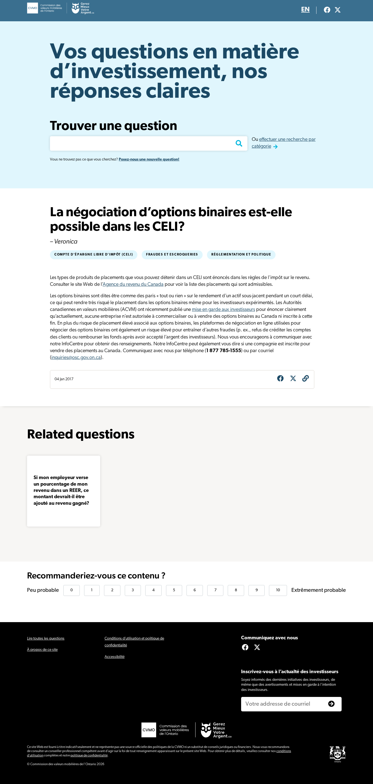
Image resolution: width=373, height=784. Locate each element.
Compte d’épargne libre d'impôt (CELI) (93, 254)
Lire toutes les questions (45, 639)
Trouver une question (113, 126)
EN (305, 10)
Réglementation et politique (241, 254)
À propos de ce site (42, 650)
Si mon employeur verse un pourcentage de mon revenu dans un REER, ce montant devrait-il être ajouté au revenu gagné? (61, 491)
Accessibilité (115, 657)
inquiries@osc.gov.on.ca (76, 357)
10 (278, 590)
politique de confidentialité (89, 755)
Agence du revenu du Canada (133, 284)
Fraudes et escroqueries (172, 254)
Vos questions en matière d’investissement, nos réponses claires (174, 72)
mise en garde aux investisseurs (223, 309)
